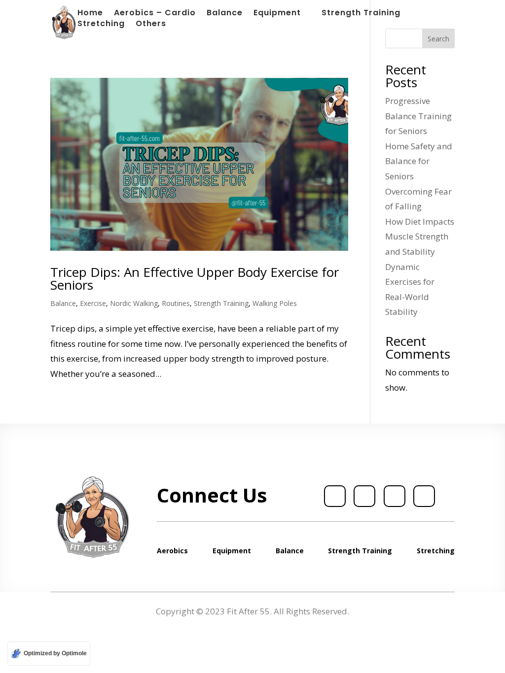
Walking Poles (274, 303)
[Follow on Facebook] (335, 496)
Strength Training (361, 13)
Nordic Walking (134, 303)
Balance (225, 13)
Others (151, 24)
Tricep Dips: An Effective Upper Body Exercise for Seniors (194, 278)
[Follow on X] (364, 496)
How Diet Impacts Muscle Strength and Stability (419, 236)
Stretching (101, 24)
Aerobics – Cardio (155, 13)
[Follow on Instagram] (394, 496)
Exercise (93, 303)
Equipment (277, 13)
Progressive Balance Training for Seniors (418, 115)
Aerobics (172, 550)
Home (90, 13)
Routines (176, 303)
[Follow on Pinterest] (424, 496)
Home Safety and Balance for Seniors (418, 161)
